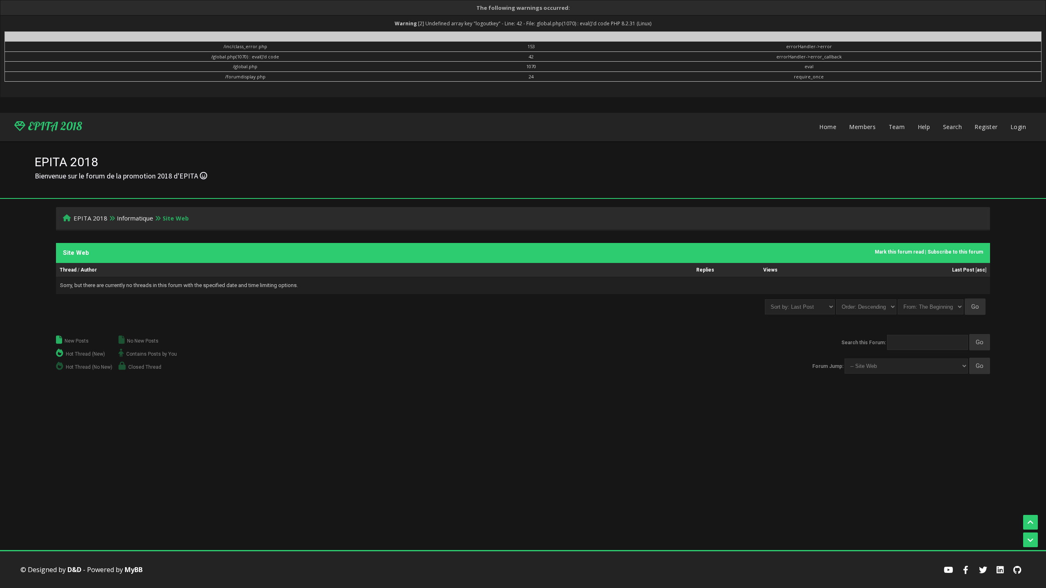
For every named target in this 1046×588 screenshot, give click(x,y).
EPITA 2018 (53, 126)
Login (1018, 127)
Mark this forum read (899, 252)
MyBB (134, 569)
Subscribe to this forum (955, 252)
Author (88, 270)
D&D (74, 569)
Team (897, 127)
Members (862, 127)
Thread (68, 270)
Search (952, 127)
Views (770, 270)
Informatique (135, 218)
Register (985, 127)
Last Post (963, 270)
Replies (705, 270)
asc (981, 270)
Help (924, 127)
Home (827, 127)
